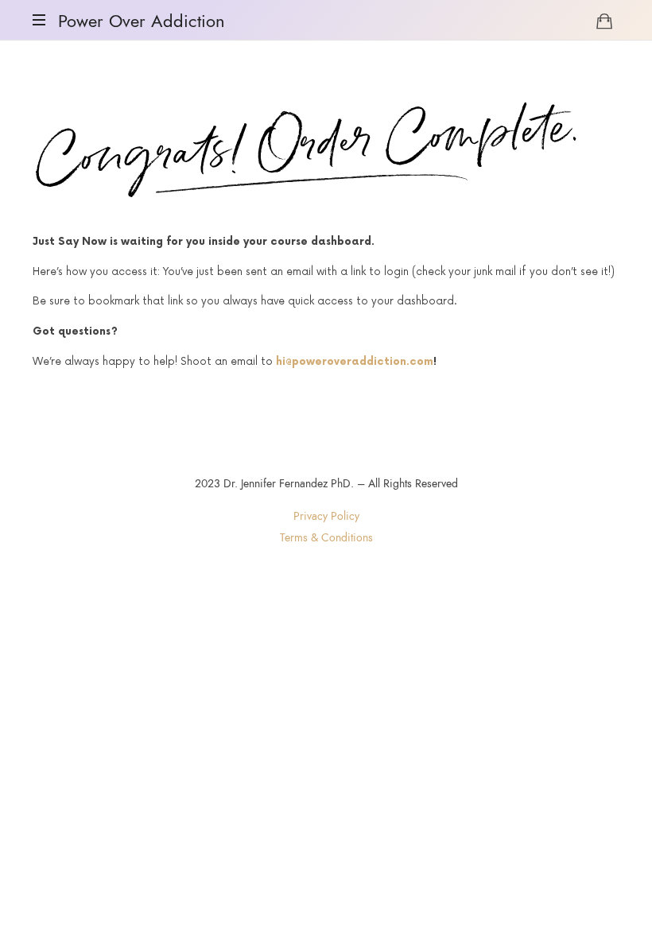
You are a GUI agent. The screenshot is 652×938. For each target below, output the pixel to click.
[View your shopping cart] (604, 20)
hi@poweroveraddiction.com (354, 361)
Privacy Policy (326, 516)
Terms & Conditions (326, 537)
